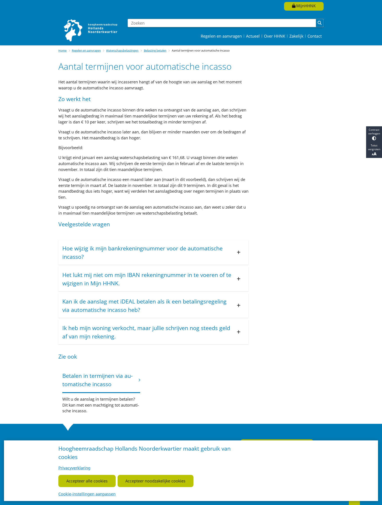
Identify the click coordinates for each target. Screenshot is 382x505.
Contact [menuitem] (315, 36)
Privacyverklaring (74, 467)
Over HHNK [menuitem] (274, 36)
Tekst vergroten (374, 147)
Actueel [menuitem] (253, 36)
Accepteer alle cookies (87, 481)
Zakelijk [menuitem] (296, 36)
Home (62, 50)
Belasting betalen (155, 50)
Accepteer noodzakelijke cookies (155, 481)
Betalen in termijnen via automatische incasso (97, 380)
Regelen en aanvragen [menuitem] (221, 36)
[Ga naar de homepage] (91, 30)
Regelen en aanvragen (86, 50)
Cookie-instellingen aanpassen (87, 494)
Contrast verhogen (374, 131)
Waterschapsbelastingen (122, 50)
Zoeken (319, 23)
